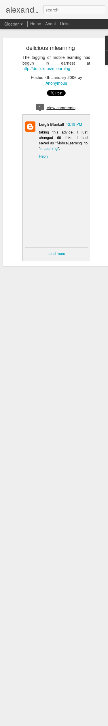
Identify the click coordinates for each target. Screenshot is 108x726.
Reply (43, 156)
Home (35, 23)
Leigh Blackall (51, 124)
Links (64, 23)
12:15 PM (74, 124)
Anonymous (56, 83)
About (50, 23)
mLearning (49, 148)
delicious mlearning (50, 47)
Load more (56, 253)
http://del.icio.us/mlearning (46, 68)
